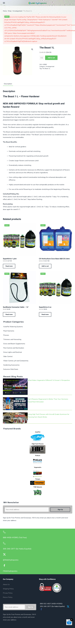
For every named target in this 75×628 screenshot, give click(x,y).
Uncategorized (17, 11)
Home (5, 11)
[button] (4, 3)
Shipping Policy (8, 589)
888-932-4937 (51, 604)
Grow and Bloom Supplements (14, 344)
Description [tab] (8, 84)
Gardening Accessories (11, 365)
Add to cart (51, 58)
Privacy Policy (7, 593)
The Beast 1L (46, 68)
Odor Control (7, 356)
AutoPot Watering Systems (13, 327)
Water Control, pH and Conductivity (15, 361)
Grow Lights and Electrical (12, 352)
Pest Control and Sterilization (13, 348)
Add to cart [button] (45, 266)
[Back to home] (37, 3)
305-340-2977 (52, 606)
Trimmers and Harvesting (12, 339)
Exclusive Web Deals (10, 369)
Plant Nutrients (8, 331)
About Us (6, 584)
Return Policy (7, 597)
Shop (9, 11)
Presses (6, 335)
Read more (9, 266)
